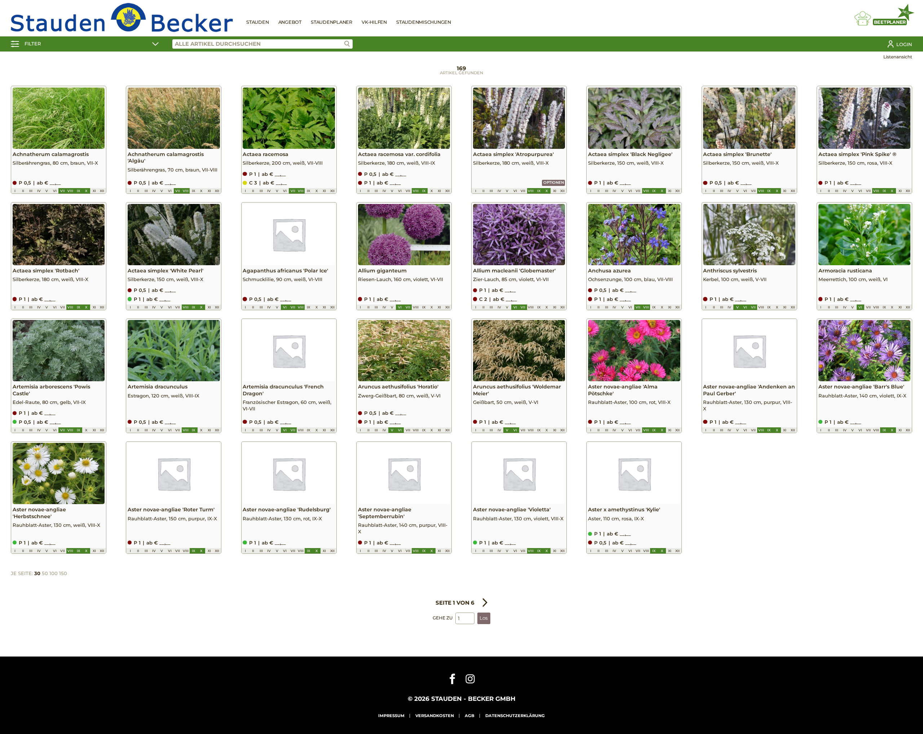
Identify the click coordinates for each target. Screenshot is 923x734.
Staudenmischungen (423, 22)
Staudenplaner (331, 22)
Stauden (257, 22)
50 (45, 573)
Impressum (391, 715)
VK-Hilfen (374, 22)
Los (484, 618)
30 (37, 573)
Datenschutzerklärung (515, 715)
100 (53, 573)
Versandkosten (434, 715)
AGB (469, 715)
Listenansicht (897, 56)
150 (63, 573)
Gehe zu (442, 617)
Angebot (289, 22)
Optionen (553, 182)
